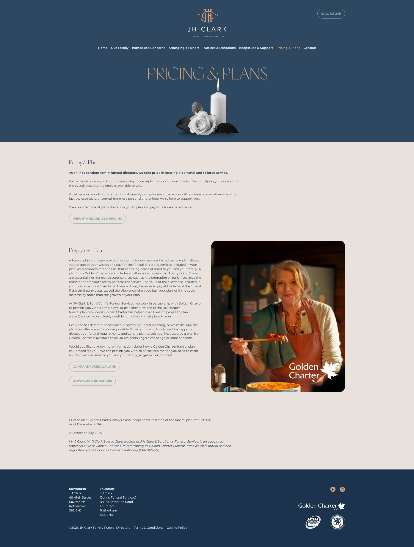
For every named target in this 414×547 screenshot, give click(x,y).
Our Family (120, 48)
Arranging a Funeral (184, 48)
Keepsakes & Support (256, 48)
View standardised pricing (97, 219)
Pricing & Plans (288, 48)
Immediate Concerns (148, 48)
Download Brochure (92, 381)
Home (103, 48)
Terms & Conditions (148, 528)
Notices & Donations (220, 48)
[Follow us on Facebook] (333, 489)
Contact (310, 48)
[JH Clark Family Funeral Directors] (207, 23)
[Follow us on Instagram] (342, 489)
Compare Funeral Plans (94, 366)
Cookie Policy (177, 528)
